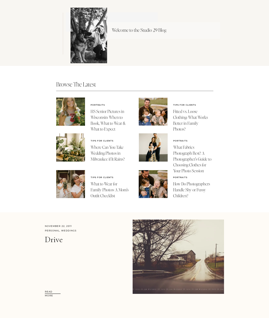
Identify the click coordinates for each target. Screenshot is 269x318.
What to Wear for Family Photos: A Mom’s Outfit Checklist (110, 189)
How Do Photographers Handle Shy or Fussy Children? (191, 189)
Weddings (68, 230)
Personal (52, 230)
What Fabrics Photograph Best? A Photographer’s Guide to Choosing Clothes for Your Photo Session (192, 159)
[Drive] (178, 257)
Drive (54, 239)
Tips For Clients (102, 140)
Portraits (98, 105)
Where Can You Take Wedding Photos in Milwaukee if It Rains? (108, 153)
